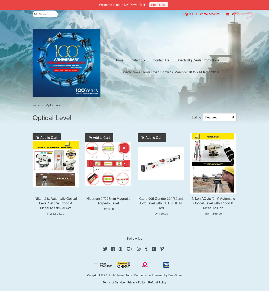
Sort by (196, 117)
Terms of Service (114, 282)
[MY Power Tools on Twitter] (105, 249)
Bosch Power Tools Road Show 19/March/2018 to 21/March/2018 (170, 72)
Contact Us (161, 60)
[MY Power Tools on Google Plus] (129, 249)
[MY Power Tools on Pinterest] (120, 249)
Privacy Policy (136, 282)
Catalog (137, 60)
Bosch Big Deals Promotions (198, 60)
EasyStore (175, 275)
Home (119, 60)
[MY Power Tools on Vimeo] (162, 249)
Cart (233, 14)
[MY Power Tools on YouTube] (154, 249)
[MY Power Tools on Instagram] (138, 249)
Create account (209, 14)
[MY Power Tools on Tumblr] (146, 249)
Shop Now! (158, 4)
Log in (187, 14)
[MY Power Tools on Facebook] (113, 249)
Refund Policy (157, 282)
